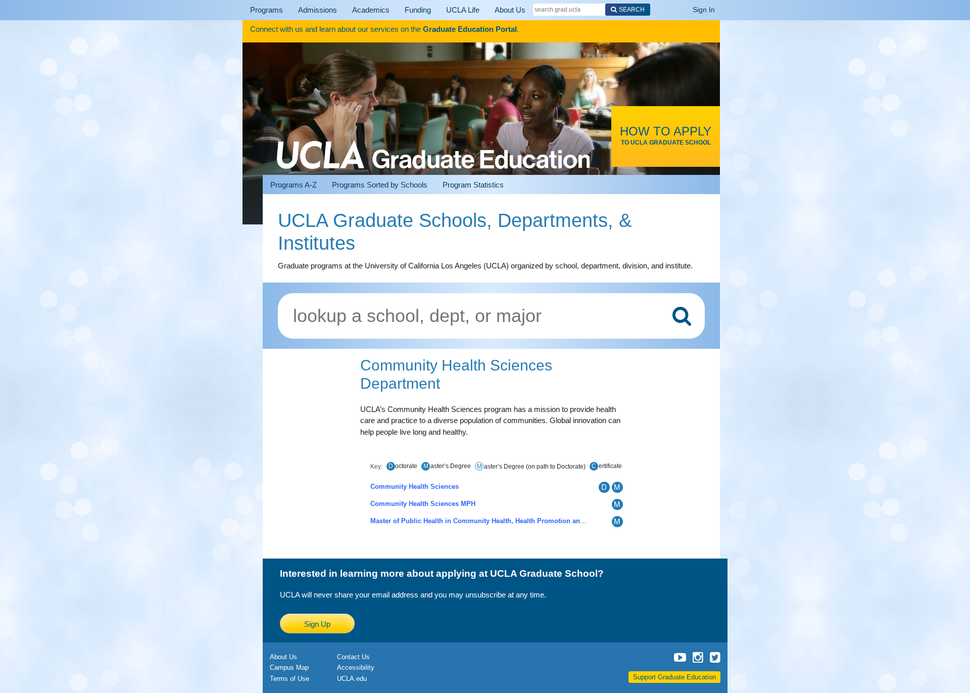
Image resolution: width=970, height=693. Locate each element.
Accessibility (355, 667)
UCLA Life (436, 10)
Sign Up (317, 624)
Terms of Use (289, 678)
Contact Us (353, 657)
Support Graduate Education (674, 677)
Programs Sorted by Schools (379, 184)
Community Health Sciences (414, 486)
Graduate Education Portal (470, 29)
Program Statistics (473, 184)
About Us (478, 10)
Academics (354, 10)
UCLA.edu (352, 678)
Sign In (704, 10)
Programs (263, 10)
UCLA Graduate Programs (433, 142)
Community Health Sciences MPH (422, 503)
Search (597, 9)
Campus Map (289, 667)
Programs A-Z (293, 184)
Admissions (308, 10)
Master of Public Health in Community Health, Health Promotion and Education (494, 521)
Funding (395, 10)
